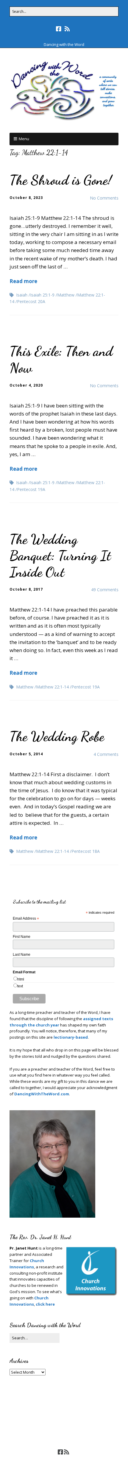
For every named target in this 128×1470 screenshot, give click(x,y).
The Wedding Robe (57, 736)
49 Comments (104, 589)
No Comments (104, 198)
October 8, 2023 (26, 197)
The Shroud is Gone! (61, 180)
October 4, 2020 (26, 385)
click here (45, 1304)
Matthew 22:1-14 (52, 687)
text (20, 986)
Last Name (21, 954)
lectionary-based (71, 1037)
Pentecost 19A (31, 489)
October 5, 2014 (26, 753)
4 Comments (105, 754)
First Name (21, 937)
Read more (23, 281)
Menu (24, 138)
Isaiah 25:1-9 (42, 295)
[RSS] (67, 29)
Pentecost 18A (85, 851)
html (20, 979)
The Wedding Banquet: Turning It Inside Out (60, 555)
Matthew (65, 295)
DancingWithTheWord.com (41, 1094)
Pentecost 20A (31, 301)
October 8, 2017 (26, 589)
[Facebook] (59, 29)
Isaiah (21, 295)
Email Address (26, 918)
